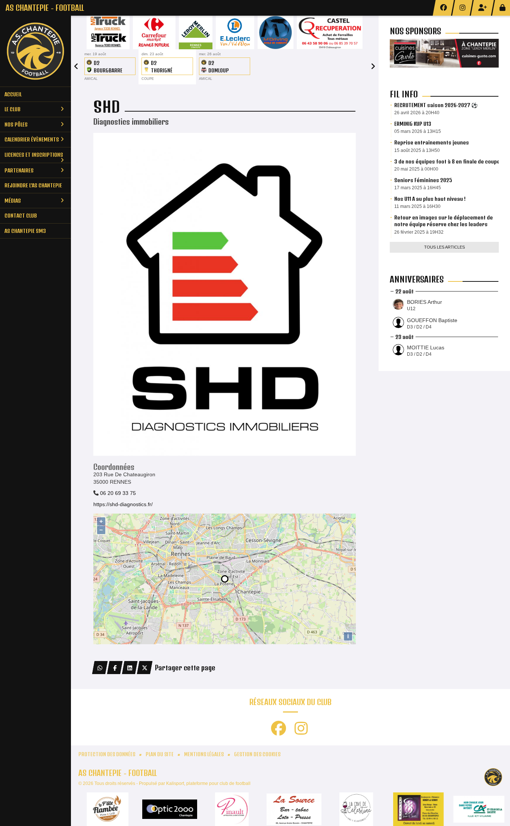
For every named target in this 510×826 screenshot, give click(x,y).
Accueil (13, 94)
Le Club (12, 109)
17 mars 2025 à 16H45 (417, 187)
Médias (12, 200)
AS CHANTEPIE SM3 (25, 231)
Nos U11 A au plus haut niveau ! (430, 199)
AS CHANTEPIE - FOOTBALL (45, 7)
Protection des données (106, 754)
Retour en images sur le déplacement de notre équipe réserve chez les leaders (443, 220)
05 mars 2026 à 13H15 (417, 131)
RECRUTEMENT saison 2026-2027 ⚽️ (436, 105)
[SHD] (224, 294)
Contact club (20, 215)
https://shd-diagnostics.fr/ (123, 504)
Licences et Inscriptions (33, 155)
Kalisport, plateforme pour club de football (208, 783)
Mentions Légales (204, 754)
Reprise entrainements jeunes (431, 142)
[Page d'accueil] (35, 51)
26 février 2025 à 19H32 (419, 232)
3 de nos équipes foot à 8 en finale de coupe (447, 161)
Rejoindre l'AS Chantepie (33, 185)
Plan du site (160, 754)
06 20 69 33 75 (118, 493)
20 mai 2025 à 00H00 (416, 169)
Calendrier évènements (31, 139)
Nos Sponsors (415, 31)
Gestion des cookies (257, 754)
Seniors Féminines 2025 (423, 180)
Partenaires (19, 170)
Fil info (404, 94)
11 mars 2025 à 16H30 (417, 206)
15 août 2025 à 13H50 (417, 150)
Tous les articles (444, 247)
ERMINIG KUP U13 (412, 124)
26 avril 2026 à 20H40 (416, 112)
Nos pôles (16, 124)
